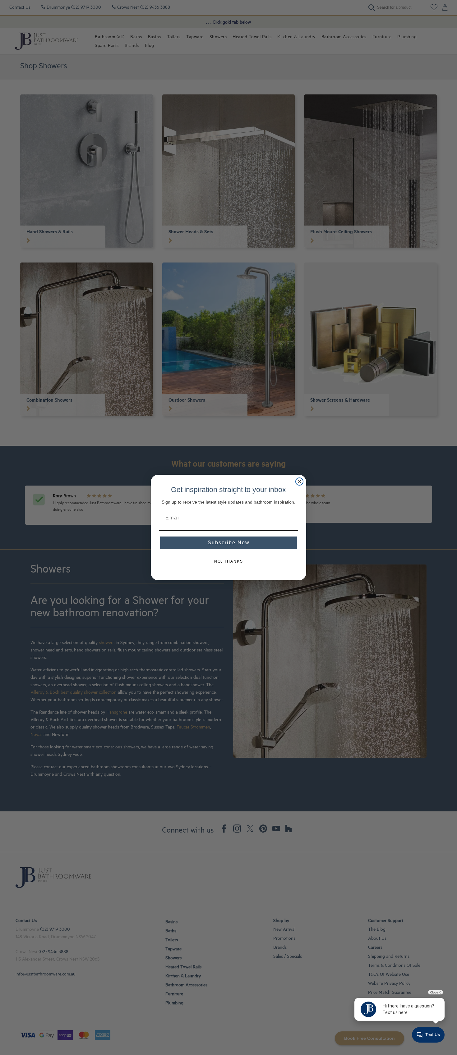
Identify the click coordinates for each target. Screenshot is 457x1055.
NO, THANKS (228, 561)
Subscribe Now (229, 542)
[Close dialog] (299, 481)
